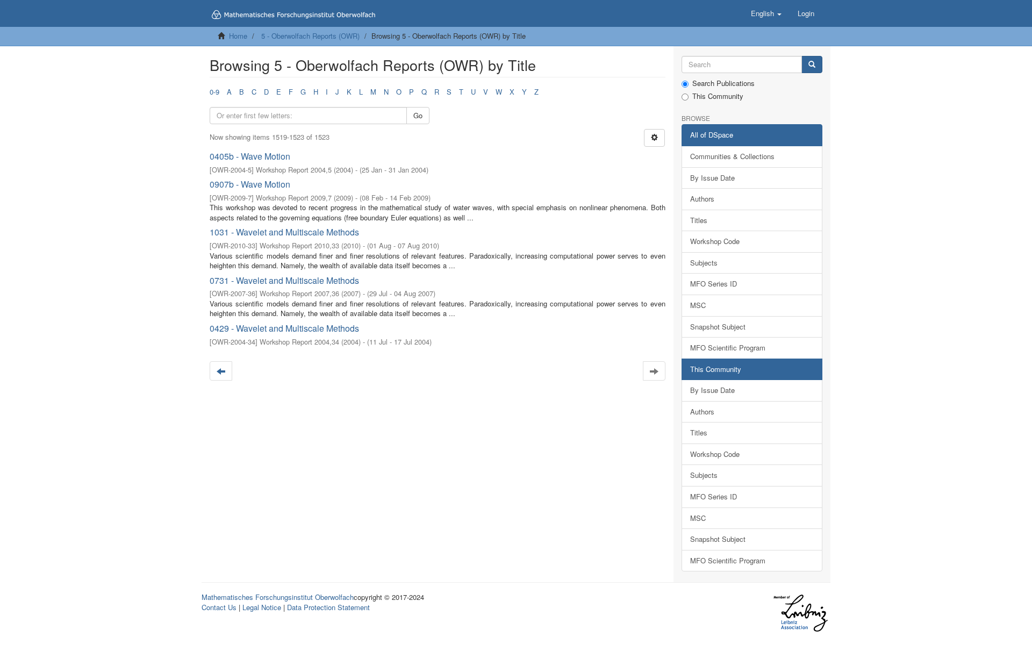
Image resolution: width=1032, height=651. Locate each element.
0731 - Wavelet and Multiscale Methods (284, 280)
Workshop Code (715, 241)
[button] (766, 13)
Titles (698, 220)
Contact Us (219, 607)
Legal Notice (261, 607)
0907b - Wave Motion (250, 184)
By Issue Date (712, 178)
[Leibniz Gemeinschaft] (800, 613)
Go (417, 115)
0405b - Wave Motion (250, 156)
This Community (717, 96)
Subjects (704, 262)
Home (238, 36)
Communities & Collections (732, 156)
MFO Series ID (713, 283)
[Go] (811, 65)
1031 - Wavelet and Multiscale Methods (284, 232)
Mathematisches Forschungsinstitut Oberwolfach (278, 597)
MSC (698, 305)
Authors (702, 199)
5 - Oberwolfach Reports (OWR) (310, 36)
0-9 (214, 92)
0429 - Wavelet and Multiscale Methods (284, 328)
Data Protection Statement (328, 607)
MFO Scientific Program (727, 347)
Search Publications (723, 83)
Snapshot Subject (718, 326)
